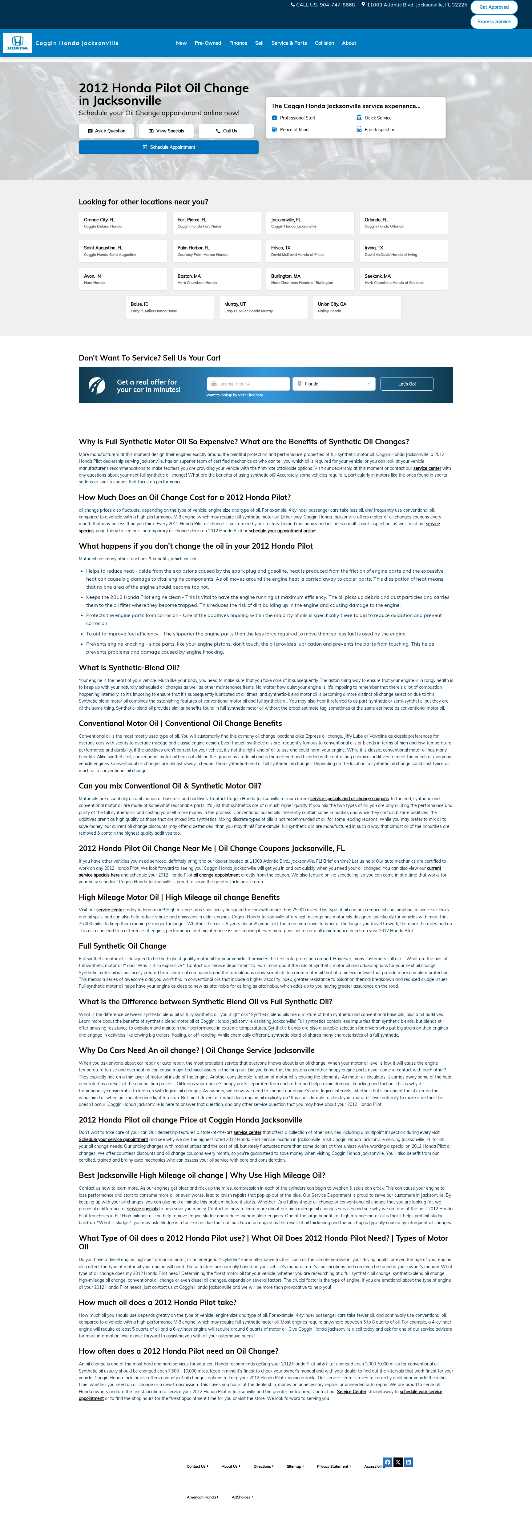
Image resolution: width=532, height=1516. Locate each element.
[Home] (17, 43)
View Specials (166, 131)
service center (427, 468)
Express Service (494, 21)
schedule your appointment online (282, 531)
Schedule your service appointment (113, 1139)
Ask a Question (106, 131)
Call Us (226, 131)
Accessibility (374, 1466)
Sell (259, 43)
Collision (324, 43)
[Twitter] (398, 1462)
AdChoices (241, 1497)
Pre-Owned (208, 43)
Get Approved (494, 7)
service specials (142, 1209)
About (349, 43)
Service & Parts (289, 43)
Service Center (351, 1391)
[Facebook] (387, 1462)
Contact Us (196, 1466)
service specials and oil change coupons (349, 798)
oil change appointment (217, 875)
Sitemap (294, 1466)
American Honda (201, 1497)
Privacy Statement (332, 1466)
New (181, 43)
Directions (262, 1466)
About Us (230, 1466)
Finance (238, 43)
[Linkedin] (408, 1462)
